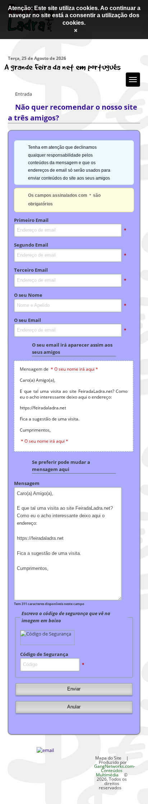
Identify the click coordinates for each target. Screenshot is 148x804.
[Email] (45, 750)
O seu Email (27, 320)
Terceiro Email (31, 270)
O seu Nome (28, 295)
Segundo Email (31, 245)
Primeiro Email (31, 220)
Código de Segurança (44, 654)
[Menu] (133, 79)
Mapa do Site (108, 758)
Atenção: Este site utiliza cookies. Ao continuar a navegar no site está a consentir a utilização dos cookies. (74, 15)
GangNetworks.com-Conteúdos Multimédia (114, 770)
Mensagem (27, 483)
